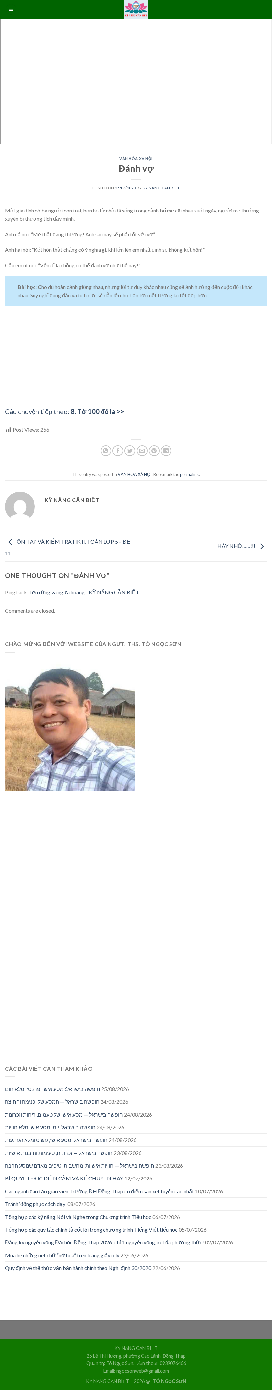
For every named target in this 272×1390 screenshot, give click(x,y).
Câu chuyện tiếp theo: (64, 411)
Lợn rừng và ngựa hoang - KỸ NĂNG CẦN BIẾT (84, 592)
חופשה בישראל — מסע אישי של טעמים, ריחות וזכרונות (64, 1114)
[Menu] (11, 9)
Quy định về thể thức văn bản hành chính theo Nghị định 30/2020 (78, 1268)
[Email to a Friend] (142, 450)
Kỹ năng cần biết (161, 188)
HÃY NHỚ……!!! (236, 546)
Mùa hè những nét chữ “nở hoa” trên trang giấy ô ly (62, 1255)
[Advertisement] (136, 359)
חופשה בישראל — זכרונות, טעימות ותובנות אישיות (59, 1153)
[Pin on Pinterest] (154, 450)
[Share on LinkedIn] (166, 450)
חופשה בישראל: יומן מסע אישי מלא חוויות (50, 1127)
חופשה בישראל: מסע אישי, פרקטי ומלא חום (52, 1089)
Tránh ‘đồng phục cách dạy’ (35, 1204)
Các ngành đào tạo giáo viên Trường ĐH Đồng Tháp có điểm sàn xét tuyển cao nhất (99, 1191)
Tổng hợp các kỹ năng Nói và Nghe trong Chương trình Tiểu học (78, 1217)
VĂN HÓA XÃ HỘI (136, 158)
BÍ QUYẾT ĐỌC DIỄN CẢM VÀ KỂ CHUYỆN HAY (64, 1178)
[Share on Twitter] (129, 450)
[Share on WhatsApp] (106, 450)
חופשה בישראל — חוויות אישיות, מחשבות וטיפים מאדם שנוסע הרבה (79, 1165)
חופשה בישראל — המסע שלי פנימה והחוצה (52, 1101)
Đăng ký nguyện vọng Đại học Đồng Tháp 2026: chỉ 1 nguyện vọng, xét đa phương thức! (104, 1242)
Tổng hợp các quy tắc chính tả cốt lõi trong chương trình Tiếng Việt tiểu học (91, 1229)
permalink (189, 474)
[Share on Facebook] (117, 450)
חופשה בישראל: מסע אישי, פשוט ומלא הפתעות (56, 1140)
